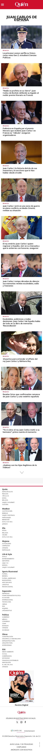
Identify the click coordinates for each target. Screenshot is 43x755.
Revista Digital (7, 587)
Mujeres (5, 541)
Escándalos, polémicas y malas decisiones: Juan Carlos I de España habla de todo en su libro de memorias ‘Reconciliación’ (21, 322)
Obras (4, 604)
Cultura (5, 504)
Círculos (5, 496)
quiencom (23, 722)
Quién (5, 489)
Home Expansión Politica (11, 595)
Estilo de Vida (7, 522)
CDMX (4, 623)
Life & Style (7, 554)
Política (5, 615)
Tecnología (6, 602)
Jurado (5, 524)
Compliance (21, 747)
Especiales (6, 550)
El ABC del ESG (7, 664)
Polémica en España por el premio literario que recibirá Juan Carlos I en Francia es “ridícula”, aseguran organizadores (19, 131)
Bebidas (5, 513)
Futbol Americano (9, 578)
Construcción (7, 636)
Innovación (6, 662)
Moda (4, 498)
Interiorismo (7, 645)
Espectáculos (7, 491)
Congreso (6, 621)
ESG (4, 649)
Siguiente (21, 472)
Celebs (4, 535)
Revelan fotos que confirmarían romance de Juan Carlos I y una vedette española (21, 395)
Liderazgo (6, 545)
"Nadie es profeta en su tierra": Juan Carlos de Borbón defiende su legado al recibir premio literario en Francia (21, 92)
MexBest (6, 508)
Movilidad (6, 658)
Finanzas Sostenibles (10, 660)
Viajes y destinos (8, 515)
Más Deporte (7, 582)
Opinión (5, 548)
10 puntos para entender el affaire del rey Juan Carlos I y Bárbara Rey (20, 360)
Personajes (6, 517)
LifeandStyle (7, 610)
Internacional (7, 600)
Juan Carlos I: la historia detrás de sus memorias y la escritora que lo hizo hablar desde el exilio (20, 170)
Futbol (4, 574)
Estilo (4, 556)
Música (4, 565)
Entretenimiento (8, 558)
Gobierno (5, 617)
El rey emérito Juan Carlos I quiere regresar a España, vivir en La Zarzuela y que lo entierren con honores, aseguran (21, 245)
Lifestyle (5, 584)
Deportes (5, 561)
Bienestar (5, 519)
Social (4, 654)
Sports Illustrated (10, 571)
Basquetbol (6, 580)
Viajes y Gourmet (8, 502)
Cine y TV (5, 563)
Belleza (5, 500)
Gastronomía (7, 511)
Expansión (6, 591)
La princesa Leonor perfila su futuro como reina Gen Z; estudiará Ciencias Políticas (19, 55)
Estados (5, 625)
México (4, 619)
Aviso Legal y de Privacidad (21, 744)
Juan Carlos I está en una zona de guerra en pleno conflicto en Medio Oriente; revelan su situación (21, 208)
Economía (5, 597)
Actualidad (6, 543)
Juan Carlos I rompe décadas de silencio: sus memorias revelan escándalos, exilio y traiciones (21, 283)
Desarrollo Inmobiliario (11, 639)
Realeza (6, 50)
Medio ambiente (7, 652)
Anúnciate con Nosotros (21, 750)
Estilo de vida (7, 537)
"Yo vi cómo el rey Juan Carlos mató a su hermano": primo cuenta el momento (21, 431)
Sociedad (5, 630)
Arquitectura (7, 643)
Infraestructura (8, 641)
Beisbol (5, 576)
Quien (17, 722)
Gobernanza (7, 656)
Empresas (5, 593)
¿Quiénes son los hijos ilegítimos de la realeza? (20, 466)
